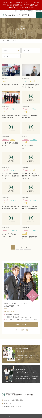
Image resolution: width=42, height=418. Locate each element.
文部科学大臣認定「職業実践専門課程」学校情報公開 (28, 11)
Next (27, 247)
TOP (3, 40)
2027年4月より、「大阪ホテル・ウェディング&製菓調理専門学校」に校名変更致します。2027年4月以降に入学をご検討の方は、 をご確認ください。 (21, 5)
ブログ (8, 40)
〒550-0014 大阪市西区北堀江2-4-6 (14, 400)
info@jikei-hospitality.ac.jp (12, 406)
